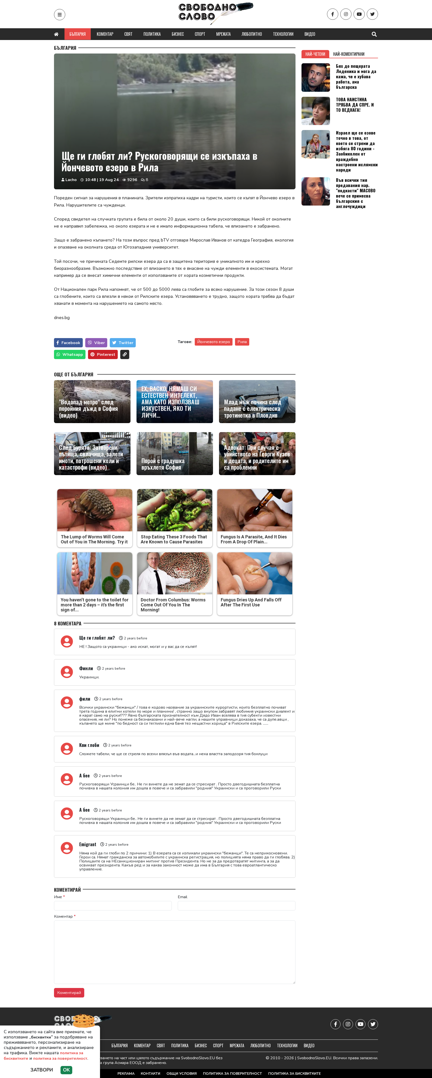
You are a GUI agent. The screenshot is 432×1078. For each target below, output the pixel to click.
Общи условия (181, 1073)
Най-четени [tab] (315, 54)
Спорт (200, 34)
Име (59, 897)
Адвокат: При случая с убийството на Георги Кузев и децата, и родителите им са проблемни (257, 457)
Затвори (41, 1070)
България (78, 34)
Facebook (71, 343)
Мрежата (223, 34)
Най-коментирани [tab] (348, 54)
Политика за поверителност (232, 1073)
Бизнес (178, 34)
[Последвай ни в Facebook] (332, 14)
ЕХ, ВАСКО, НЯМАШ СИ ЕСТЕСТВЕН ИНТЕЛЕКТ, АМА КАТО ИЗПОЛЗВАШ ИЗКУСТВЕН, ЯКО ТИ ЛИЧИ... (171, 401)
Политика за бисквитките (294, 1073)
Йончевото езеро (213, 342)
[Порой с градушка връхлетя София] (174, 453)
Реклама (126, 1073)
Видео (309, 34)
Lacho (71, 180)
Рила (242, 342)
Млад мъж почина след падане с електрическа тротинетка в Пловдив (252, 408)
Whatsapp (72, 354)
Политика (152, 34)
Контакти (150, 1073)
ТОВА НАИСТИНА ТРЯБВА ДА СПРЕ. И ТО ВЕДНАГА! (355, 104)
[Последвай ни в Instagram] (346, 14)
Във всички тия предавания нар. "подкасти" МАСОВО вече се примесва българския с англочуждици (356, 193)
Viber (99, 343)
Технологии (283, 34)
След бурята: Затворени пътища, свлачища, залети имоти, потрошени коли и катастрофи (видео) (91, 457)
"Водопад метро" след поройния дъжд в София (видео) (88, 408)
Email (182, 897)
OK (66, 1070)
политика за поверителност (60, 1058)
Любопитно (252, 34)
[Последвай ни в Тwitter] (372, 14)
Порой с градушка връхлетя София (163, 463)
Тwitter (126, 343)
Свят (128, 34)
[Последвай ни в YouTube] (359, 14)
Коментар (105, 34)
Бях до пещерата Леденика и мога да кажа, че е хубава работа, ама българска (356, 76)
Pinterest (106, 354)
